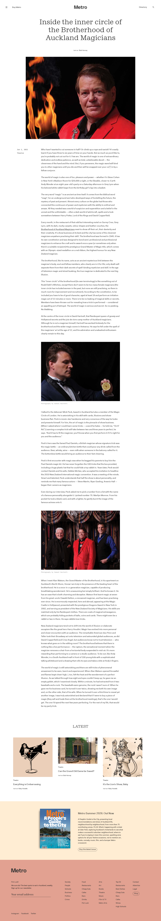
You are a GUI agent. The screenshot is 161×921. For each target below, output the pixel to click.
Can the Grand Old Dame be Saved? (76, 771)
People (67, 885)
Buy (16, 7)
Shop (136, 893)
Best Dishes (120, 889)
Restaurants (86, 885)
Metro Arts (103, 903)
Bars (83, 896)
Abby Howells (20, 789)
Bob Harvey (83, 50)
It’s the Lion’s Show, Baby (115, 784)
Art (100, 885)
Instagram (15, 913)
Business (68, 892)
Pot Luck (85, 903)
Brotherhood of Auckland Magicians (58, 229)
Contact (136, 882)
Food (84, 882)
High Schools (121, 906)
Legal (135, 889)
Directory (143, 7)
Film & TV (102, 899)
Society (67, 882)
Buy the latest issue (87, 849)
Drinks (84, 899)
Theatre (20, 153)
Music (101, 896)
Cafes (84, 892)
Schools (68, 889)
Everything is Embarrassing (27, 784)
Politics (68, 896)
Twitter (33, 913)
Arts (100, 882)
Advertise (136, 885)
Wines (118, 903)
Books (101, 889)
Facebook (25, 913)
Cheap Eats (86, 889)
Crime (67, 899)
